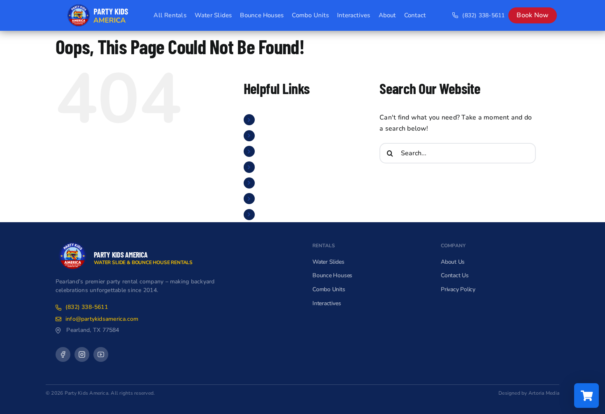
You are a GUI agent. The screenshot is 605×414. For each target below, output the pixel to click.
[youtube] (100, 354)
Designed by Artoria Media (528, 393)
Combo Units (279, 166)
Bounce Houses (283, 151)
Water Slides (279, 135)
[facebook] (63, 354)
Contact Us (455, 275)
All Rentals (277, 119)
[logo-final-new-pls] (73, 241)
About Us (453, 262)
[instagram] (81, 354)
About (268, 198)
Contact (271, 214)
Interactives (277, 182)
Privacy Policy (458, 289)
